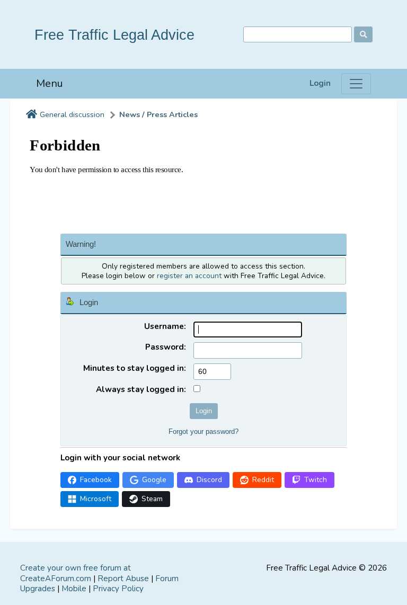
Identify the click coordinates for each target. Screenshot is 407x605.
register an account (189, 276)
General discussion (72, 115)
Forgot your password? (203, 431)
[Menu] (356, 83)
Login (320, 83)
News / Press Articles (158, 115)
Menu (49, 83)
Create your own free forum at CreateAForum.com (75, 573)
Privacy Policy (118, 588)
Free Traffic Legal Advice (114, 34)
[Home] (31, 115)
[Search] (363, 34)
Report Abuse (123, 578)
